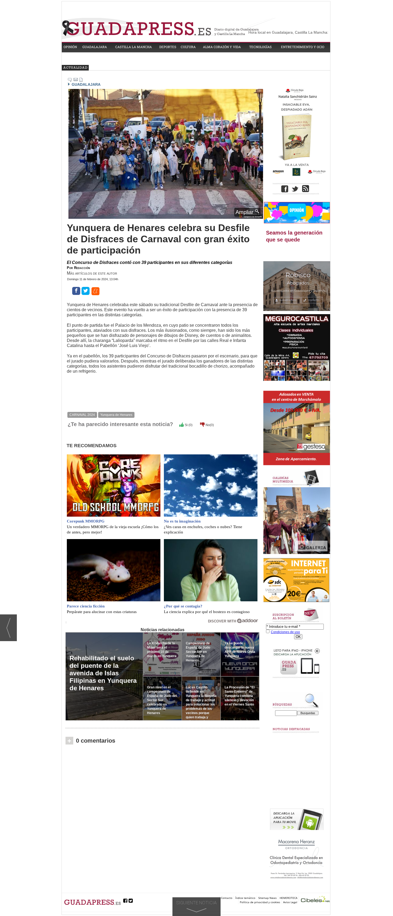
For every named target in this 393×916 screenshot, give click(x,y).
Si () (188, 425)
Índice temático (245, 898)
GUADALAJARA (94, 47)
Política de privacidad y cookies (260, 902)
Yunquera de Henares (116, 415)
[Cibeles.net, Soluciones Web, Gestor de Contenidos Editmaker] (315, 900)
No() (209, 425)
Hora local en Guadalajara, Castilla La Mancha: (288, 32)
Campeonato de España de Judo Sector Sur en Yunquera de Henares (198, 651)
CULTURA (188, 47)
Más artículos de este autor (92, 273)
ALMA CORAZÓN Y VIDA (222, 47)
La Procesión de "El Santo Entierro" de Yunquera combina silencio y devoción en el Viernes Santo (240, 695)
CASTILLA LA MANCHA (133, 47)
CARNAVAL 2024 (82, 415)
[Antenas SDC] (296, 580)
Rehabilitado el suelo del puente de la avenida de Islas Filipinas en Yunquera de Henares (103, 673)
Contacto (226, 898)
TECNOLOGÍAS (260, 47)
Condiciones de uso (285, 632)
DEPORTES (167, 47)
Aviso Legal (290, 902)
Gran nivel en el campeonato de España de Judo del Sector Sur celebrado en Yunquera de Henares (162, 700)
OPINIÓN (70, 47)
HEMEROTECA (288, 898)
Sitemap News (267, 898)
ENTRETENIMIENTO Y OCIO (302, 47)
